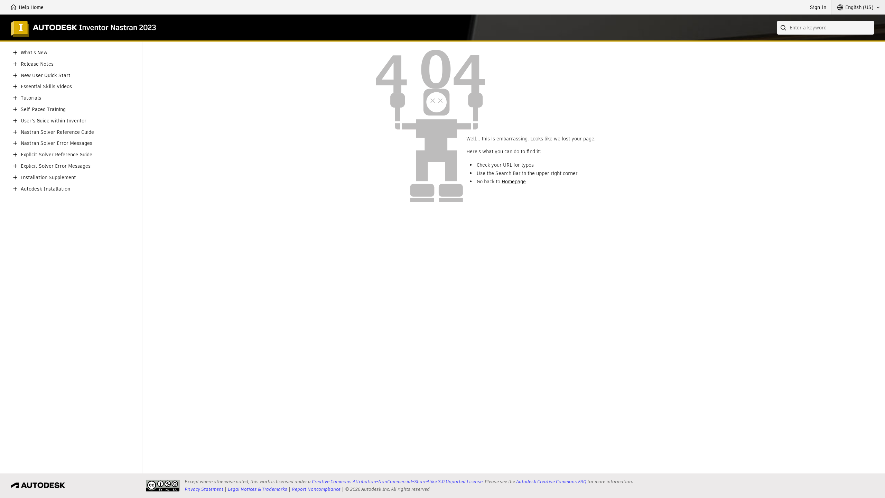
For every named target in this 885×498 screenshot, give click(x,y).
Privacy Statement (204, 489)
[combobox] (825, 28)
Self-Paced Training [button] (43, 109)
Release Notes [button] (37, 64)
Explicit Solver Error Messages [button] (56, 166)
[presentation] (162, 485)
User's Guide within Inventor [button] (53, 121)
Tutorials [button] (31, 98)
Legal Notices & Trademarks (257, 489)
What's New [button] (34, 53)
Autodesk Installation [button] (45, 189)
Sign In (818, 7)
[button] (858, 7)
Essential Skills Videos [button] (46, 87)
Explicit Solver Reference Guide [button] (56, 155)
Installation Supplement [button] (48, 178)
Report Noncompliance (316, 489)
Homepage (514, 181)
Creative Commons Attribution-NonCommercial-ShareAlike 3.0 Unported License (397, 481)
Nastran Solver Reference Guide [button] (57, 132)
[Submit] (784, 28)
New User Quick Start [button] (46, 76)
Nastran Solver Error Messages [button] (56, 143)
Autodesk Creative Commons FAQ (551, 481)
